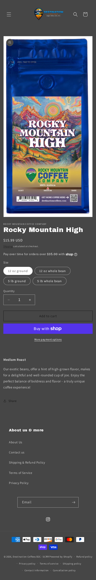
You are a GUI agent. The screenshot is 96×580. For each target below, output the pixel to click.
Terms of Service (20, 473)
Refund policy (84, 556)
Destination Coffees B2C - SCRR (31, 556)
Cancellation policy (64, 570)
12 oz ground (18, 271)
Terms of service (49, 563)
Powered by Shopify (60, 556)
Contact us (17, 452)
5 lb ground (17, 281)
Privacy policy (27, 563)
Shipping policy (72, 563)
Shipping (8, 246)
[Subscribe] (73, 502)
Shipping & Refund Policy (27, 462)
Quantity (9, 291)
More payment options (48, 339)
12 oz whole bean (52, 271)
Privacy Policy (18, 483)
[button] (9, 14)
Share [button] (12, 401)
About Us (15, 442)
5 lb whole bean (49, 281)
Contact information (37, 570)
